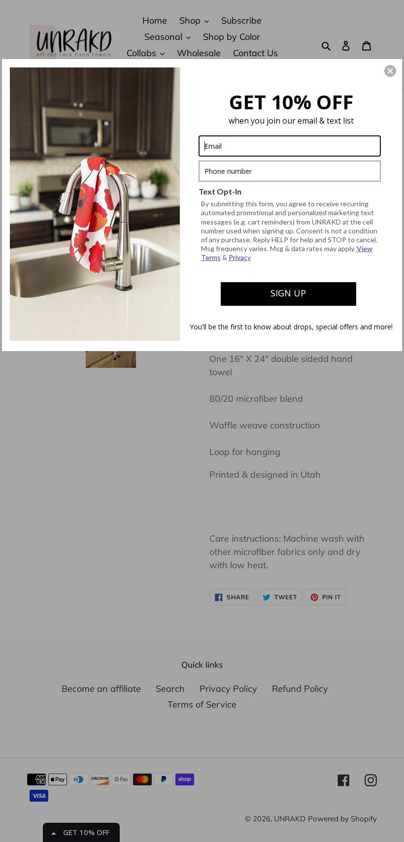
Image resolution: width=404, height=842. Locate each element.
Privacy (240, 257)
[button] (390, 71)
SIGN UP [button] (288, 293)
